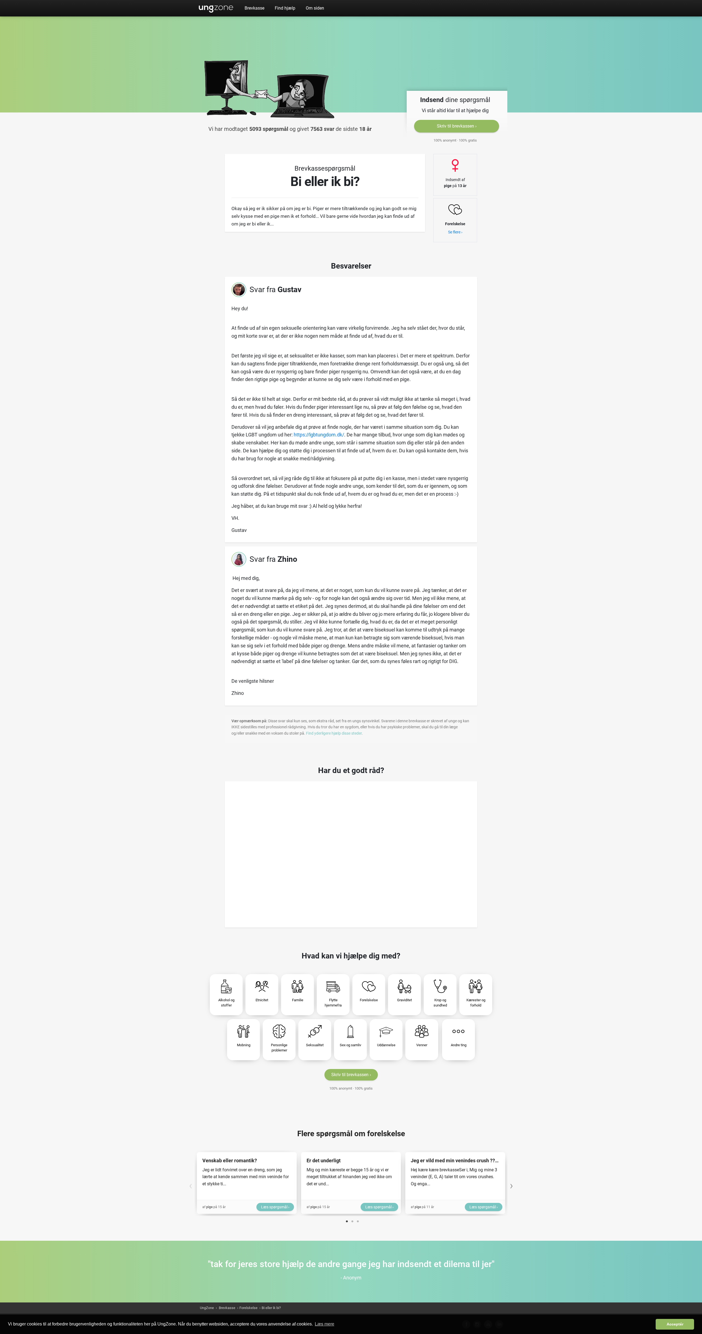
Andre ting (458, 1045)
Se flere (454, 232)
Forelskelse (369, 1000)
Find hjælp (285, 8)
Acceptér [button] (675, 1324)
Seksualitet (315, 1045)
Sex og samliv (350, 1045)
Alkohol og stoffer (226, 1003)
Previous (190, 1183)
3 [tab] (358, 1220)
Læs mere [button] (324, 1324)
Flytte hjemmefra (333, 1003)
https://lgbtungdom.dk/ (319, 435)
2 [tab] (352, 1220)
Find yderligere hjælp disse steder (334, 733)
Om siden (315, 8)
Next (511, 1183)
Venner (421, 1045)
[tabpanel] (247, 1183)
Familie (297, 1000)
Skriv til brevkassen (455, 126)
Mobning (243, 1045)
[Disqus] (351, 852)
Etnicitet (262, 1000)
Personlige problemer (279, 1048)
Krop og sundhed (440, 1003)
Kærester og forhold (475, 1003)
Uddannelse (386, 1045)
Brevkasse (254, 8)
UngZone (216, 8)
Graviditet (404, 1000)
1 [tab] (347, 1220)
